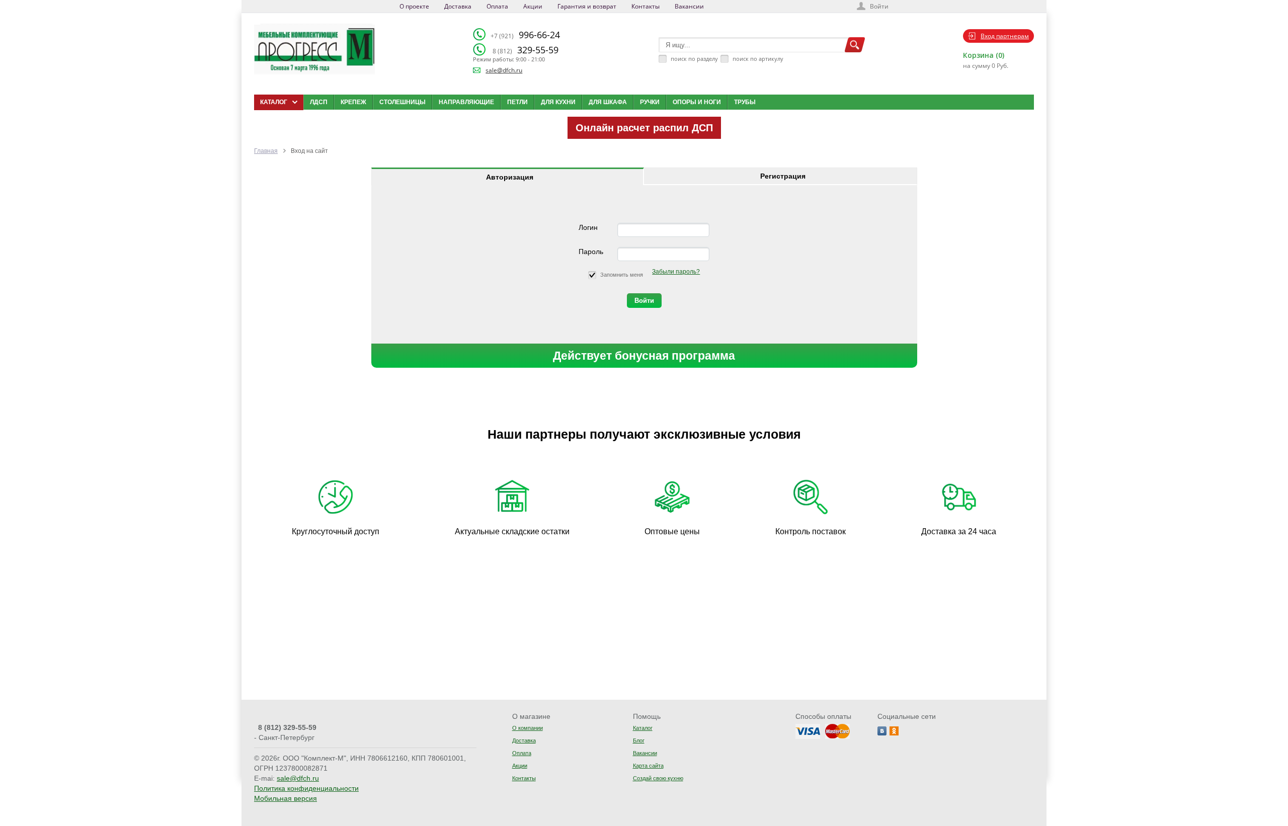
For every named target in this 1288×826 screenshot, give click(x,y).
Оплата (497, 6)
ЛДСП (319, 102)
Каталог (643, 728)
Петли (517, 102)
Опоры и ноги (697, 102)
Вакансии (689, 6)
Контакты (645, 6)
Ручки (650, 102)
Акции (532, 6)
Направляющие (466, 102)
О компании (527, 728)
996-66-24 (525, 35)
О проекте (414, 6)
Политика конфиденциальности (306, 788)
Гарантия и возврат (586, 6)
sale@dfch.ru (504, 70)
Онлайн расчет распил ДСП (644, 127)
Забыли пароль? (676, 271)
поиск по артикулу (758, 58)
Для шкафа (608, 102)
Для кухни (558, 102)
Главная (266, 150)
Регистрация (783, 176)
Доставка (457, 6)
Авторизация (509, 177)
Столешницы (402, 102)
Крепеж (353, 102)
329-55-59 (525, 50)
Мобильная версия (285, 798)
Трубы (745, 102)
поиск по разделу (694, 58)
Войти (879, 6)
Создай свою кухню (658, 778)
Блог (639, 740)
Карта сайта (648, 766)
